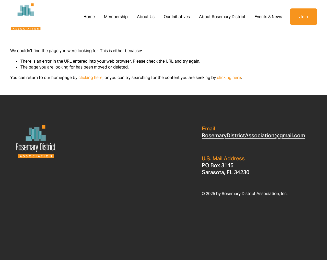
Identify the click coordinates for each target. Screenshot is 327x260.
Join (303, 16)
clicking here (90, 77)
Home (89, 16)
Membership (116, 16)
